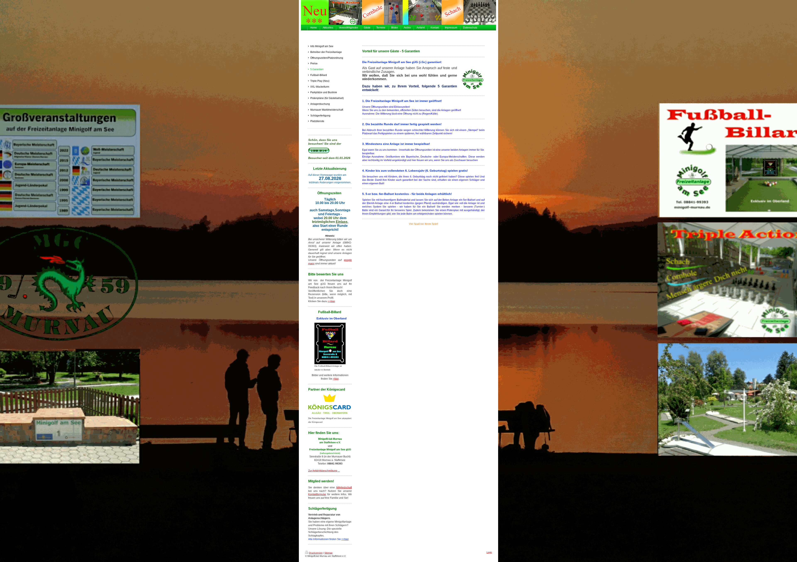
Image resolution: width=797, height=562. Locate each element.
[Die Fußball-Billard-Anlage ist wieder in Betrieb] (330, 343)
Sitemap (328, 553)
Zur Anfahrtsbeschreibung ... (324, 470)
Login (489, 552)
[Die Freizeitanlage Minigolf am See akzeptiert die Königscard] (330, 405)
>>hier (331, 301)
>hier (336, 378)
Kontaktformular (317, 494)
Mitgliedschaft (344, 487)
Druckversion (316, 553)
